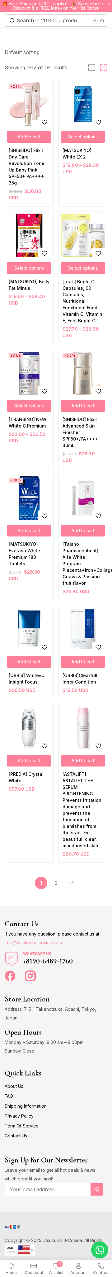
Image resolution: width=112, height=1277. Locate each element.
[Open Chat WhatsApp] (99, 1249)
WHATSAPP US (37, 953)
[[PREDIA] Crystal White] (29, 728)
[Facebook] (10, 976)
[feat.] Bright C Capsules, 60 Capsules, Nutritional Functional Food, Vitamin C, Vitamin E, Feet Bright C (82, 301)
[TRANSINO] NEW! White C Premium (28, 422)
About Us (14, 1086)
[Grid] (103, 68)
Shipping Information (26, 1106)
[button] (22, 52)
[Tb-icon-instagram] (30, 976)
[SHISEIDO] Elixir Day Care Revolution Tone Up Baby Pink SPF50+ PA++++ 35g (26, 166)
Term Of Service (22, 1125)
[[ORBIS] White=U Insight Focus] (29, 629)
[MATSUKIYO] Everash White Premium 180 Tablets (24, 553)
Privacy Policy (19, 1115)
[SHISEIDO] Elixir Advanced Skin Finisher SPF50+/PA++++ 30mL (80, 432)
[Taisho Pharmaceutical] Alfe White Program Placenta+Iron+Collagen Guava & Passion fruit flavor (83, 563)
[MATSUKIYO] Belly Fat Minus (29, 285)
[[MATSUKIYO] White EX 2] (83, 104)
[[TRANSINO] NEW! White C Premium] (29, 373)
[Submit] (97, 1189)
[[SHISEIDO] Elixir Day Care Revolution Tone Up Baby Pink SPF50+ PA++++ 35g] (29, 104)
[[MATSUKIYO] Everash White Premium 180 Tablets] (29, 498)
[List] (92, 68)
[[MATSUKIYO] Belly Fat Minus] (29, 235)
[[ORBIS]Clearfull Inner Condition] (83, 629)
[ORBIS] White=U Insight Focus (26, 678)
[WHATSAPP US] (11, 959)
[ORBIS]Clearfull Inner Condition (80, 678)
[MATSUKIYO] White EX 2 (77, 153)
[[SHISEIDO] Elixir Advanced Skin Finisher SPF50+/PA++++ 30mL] (83, 373)
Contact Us (16, 1135)
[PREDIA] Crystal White (26, 777)
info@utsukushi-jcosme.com (33, 942)
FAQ (9, 1096)
